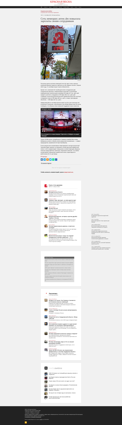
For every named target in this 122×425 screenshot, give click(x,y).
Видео (50, 7)
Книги (76, 7)
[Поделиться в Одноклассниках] (47, 159)
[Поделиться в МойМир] (56, 159)
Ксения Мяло (52, 224)
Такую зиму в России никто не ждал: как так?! (62, 381)
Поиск (80, 7)
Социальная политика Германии (50, 12)
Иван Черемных (52, 315)
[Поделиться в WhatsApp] (53, 159)
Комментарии (66, 7)
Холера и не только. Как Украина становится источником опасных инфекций (62, 301)
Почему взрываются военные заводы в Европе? (63, 333)
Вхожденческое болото (56, 192)
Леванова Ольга (52, 332)
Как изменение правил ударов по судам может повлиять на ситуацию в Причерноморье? (63, 324)
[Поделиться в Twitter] (50, 159)
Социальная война (46, 11)
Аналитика (55, 7)
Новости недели (52, 198)
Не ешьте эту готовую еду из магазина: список (62, 393)
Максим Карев (52, 207)
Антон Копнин (52, 340)
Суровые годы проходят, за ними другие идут (62, 200)
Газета (72, 7)
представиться (68, 172)
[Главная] (61, 3)
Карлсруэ (44, 156)
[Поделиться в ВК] (42, 159)
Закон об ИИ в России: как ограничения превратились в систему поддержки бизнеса (62, 350)
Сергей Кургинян (53, 190)
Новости (45, 7)
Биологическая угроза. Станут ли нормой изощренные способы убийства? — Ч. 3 (61, 236)
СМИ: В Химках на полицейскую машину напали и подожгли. (63, 373)
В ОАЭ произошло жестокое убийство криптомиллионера (59, 397)
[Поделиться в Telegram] (45, 159)
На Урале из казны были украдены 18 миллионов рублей (63, 385)
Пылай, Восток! (53, 208)
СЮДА (41, 419)
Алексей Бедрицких (53, 308)
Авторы (60, 7)
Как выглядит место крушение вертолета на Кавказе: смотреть (61, 389)
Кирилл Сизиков (52, 322)
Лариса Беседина (53, 234)
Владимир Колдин (53, 215)
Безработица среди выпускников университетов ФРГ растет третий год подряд (100, 232)
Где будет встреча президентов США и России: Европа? (62, 377)
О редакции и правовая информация (33, 417)
